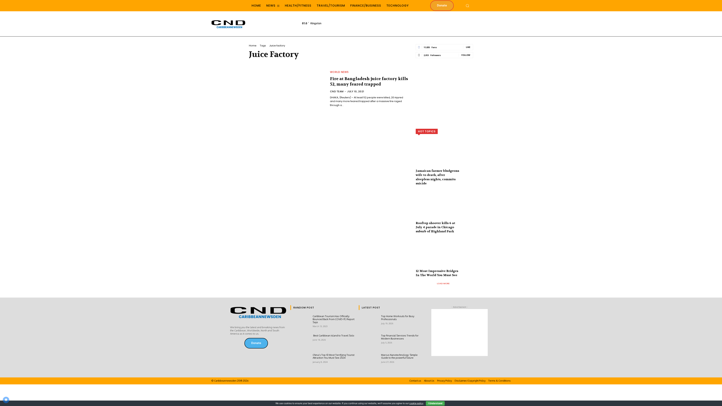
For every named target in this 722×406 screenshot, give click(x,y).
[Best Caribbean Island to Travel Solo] (300, 342)
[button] (467, 5)
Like (468, 47)
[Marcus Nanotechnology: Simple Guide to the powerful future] (368, 361)
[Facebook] (232, 343)
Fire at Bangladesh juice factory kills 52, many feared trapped (369, 81)
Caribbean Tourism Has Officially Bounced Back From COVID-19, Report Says (333, 319)
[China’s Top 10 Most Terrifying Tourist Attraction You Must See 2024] (300, 361)
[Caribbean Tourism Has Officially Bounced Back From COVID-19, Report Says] (300, 322)
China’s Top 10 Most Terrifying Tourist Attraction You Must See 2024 (333, 356)
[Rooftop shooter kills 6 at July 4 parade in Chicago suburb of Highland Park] (444, 208)
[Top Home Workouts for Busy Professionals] (368, 322)
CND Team (337, 91)
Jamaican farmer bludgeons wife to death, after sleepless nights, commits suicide (437, 177)
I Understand (435, 403)
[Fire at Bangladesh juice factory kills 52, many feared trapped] (287, 89)
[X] (238, 343)
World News (339, 72)
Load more (443, 283)
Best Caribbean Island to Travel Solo (333, 335)
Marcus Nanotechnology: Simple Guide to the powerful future (399, 356)
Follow (465, 55)
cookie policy (416, 403)
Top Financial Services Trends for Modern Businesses (400, 337)
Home (252, 45)
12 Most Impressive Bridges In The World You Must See (437, 273)
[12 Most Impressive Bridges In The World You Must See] (444, 256)
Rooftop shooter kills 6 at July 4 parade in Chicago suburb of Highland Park (435, 227)
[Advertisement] (441, 23)
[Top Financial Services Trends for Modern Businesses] (368, 342)
